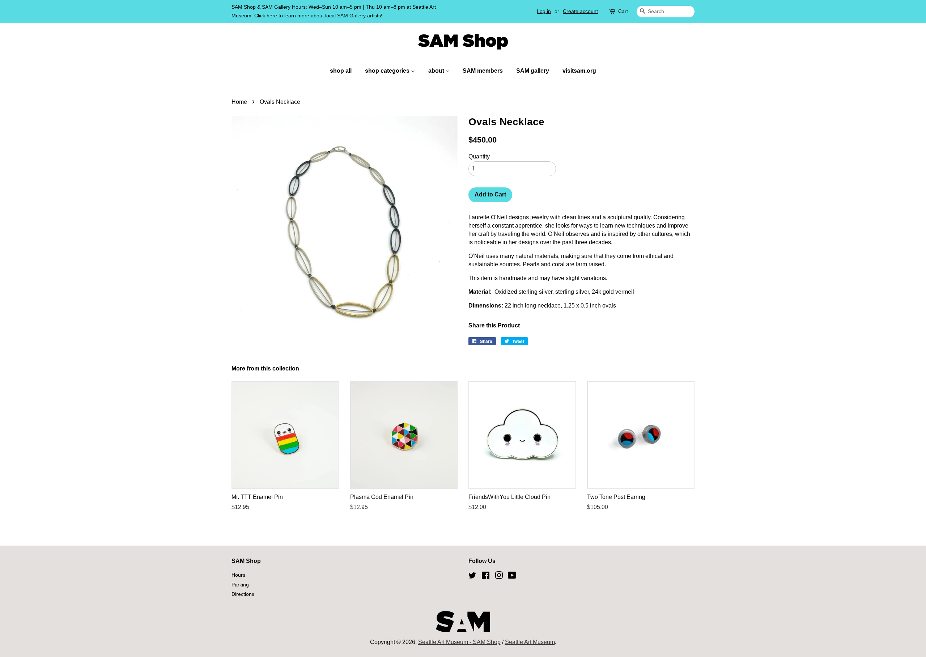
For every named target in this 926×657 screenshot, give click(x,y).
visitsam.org (579, 71)
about (437, 71)
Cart (623, 11)
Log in (544, 11)
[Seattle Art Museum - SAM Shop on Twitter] (472, 577)
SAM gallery (532, 71)
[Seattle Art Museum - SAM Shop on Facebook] (485, 577)
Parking (240, 585)
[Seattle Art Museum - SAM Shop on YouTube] (512, 577)
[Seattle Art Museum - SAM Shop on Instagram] (499, 577)
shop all (341, 71)
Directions (243, 594)
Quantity (479, 156)
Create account (580, 11)
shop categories (388, 71)
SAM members (483, 71)
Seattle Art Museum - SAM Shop (459, 642)
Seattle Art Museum (530, 642)
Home (239, 102)
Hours (238, 575)
